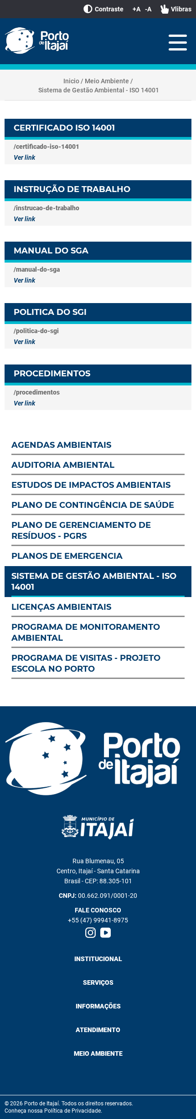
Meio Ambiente (107, 81)
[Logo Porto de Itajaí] (98, 759)
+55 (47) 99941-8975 (98, 920)
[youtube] (105, 932)
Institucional (98, 958)
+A (136, 9)
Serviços (98, 982)
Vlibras (181, 9)
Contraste (109, 9)
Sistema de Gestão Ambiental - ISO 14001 (98, 90)
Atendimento (98, 1029)
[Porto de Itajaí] (39, 41)
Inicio (71, 81)
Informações (98, 1006)
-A (148, 9)
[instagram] (90, 932)
